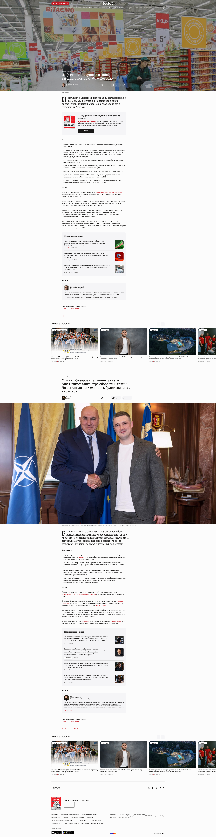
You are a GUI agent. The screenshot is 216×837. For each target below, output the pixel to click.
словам (81, 557)
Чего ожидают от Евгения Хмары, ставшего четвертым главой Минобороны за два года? (86, 665)
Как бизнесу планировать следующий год (87, 267)
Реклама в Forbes (56, 823)
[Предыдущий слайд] (158, 737)
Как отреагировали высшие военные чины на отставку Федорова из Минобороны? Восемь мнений (86, 638)
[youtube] (164, 788)
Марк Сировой (70, 397)
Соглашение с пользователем (70, 814)
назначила (85, 621)
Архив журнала (96, 820)
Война (111, 8)
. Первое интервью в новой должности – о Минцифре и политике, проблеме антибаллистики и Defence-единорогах (84, 651)
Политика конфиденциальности (61, 820)
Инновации (93, 8)
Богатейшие (147, 8)
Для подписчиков (57, 8)
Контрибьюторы (159, 8)
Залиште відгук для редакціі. (71, 308)
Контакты (54, 814)
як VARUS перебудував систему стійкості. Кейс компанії (121, 357)
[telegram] (160, 788)
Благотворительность (72, 823)
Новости (68, 8)
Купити (86, 130)
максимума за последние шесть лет (109, 192)
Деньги (84, 8)
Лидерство (129, 8)
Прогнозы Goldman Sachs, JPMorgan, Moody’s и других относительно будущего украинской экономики (84, 243)
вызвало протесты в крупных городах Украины (79, 594)
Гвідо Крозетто (78, 729)
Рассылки (90, 817)
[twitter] (149, 788)
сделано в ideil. (159, 833)
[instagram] (156, 788)
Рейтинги (138, 8)
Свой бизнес (103, 8)
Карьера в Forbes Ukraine (89, 814)
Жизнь (121, 8)
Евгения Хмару (116, 621)
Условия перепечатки (77, 817)
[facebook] (152, 788)
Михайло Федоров (67, 729)
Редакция (83, 820)
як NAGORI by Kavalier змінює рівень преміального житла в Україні (170, 357)
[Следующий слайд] (163, 324)
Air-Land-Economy (102, 605)
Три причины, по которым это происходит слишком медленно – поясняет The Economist (86, 255)
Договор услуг (55, 817)
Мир (116, 8)
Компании (77, 8)
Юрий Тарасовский (72, 84)
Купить (69, 805)
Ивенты (65, 817)
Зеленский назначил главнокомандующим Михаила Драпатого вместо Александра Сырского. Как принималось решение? (86, 677)
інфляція (64, 316)
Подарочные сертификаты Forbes (92, 823)
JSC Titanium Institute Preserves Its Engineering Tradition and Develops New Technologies (74, 357)
